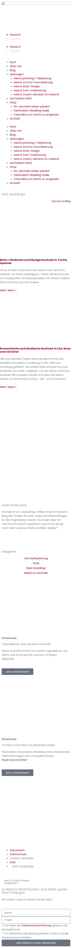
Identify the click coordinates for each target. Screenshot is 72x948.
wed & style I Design (27, 86)
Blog (12, 70)
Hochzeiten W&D (21, 98)
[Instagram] (6, 541)
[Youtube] (33, 541)
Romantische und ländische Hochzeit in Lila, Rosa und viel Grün (35, 350)
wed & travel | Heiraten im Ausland (36, 94)
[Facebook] (15, 541)
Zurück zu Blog (61, 201)
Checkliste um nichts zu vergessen (36, 114)
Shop (13, 102)
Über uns (15, 66)
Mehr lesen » (8, 290)
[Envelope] (42, 783)
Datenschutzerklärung (36, 925)
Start (13, 62)
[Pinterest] (24, 541)
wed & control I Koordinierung (33, 82)
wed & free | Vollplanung (30, 90)
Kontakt (15, 119)
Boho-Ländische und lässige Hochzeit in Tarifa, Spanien (33, 261)
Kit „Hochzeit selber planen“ (32, 106)
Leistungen (17, 74)
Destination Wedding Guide (31, 110)
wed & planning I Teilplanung (32, 78)
